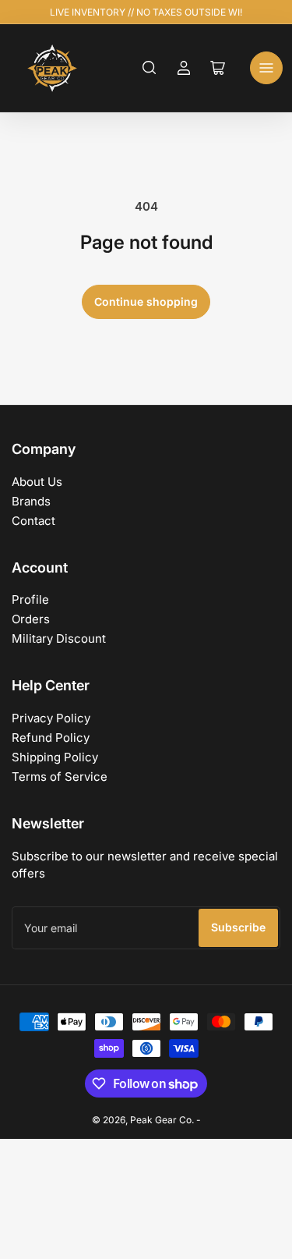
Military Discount (59, 638)
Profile (30, 599)
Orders (31, 619)
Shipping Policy (55, 757)
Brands (31, 501)
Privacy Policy (51, 718)
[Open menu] (266, 67)
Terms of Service (59, 776)
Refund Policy (51, 737)
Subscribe (238, 927)
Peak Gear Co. (162, 1120)
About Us (37, 481)
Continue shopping (146, 301)
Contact (33, 520)
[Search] (149, 67)
